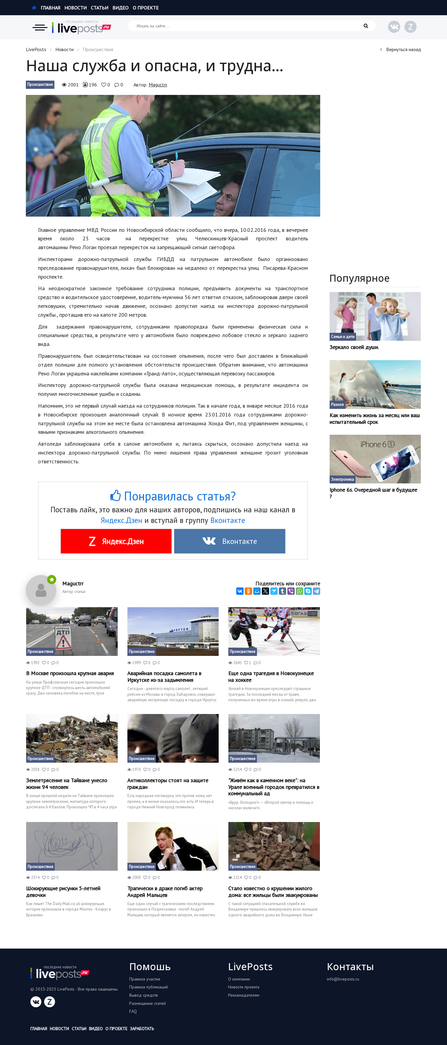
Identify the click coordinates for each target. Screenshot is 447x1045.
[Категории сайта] (40, 27)
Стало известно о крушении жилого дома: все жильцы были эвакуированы (273, 891)
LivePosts (36, 49)
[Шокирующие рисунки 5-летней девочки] (72, 846)
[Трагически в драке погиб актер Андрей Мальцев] (173, 846)
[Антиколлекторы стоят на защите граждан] (173, 738)
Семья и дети (343, 336)
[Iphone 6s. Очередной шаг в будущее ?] (375, 459)
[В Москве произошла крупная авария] (72, 631)
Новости (75, 8)
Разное (337, 404)
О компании (239, 979)
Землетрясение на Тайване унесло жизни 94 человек (66, 783)
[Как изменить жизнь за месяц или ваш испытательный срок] (375, 384)
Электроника (342, 479)
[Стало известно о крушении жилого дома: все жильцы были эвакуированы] (274, 846)
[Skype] (308, 591)
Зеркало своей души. (354, 347)
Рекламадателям (243, 995)
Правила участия (144, 979)
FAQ (133, 1011)
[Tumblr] (282, 591)
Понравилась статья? (178, 496)
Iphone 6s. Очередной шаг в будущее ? (373, 493)
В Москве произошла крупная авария (70, 673)
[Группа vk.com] (394, 27)
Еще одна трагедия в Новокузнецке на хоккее (271, 676)
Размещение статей (147, 1003)
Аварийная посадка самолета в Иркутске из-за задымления (164, 676)
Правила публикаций (148, 987)
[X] (265, 591)
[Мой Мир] (257, 591)
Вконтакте (227, 520)
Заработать (142, 1028)
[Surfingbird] (274, 591)
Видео (121, 8)
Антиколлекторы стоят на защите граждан (167, 783)
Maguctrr (158, 85)
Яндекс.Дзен (121, 520)
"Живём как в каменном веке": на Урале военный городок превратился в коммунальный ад (273, 787)
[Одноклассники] (248, 591)
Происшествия (40, 84)
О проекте (146, 8)
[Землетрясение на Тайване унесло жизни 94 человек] (72, 738)
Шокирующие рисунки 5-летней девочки (63, 891)
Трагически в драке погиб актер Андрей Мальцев (165, 891)
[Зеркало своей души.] (375, 316)
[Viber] (291, 591)
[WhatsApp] (299, 591)
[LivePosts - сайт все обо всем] (82, 27)
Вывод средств (143, 995)
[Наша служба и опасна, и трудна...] (173, 156)
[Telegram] (316, 591)
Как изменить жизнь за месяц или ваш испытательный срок (375, 418)
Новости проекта (243, 987)
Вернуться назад (403, 49)
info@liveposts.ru (343, 979)
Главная (50, 8)
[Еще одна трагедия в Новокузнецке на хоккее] (274, 631)
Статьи (99, 8)
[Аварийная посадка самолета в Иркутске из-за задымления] (173, 631)
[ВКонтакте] (240, 591)
